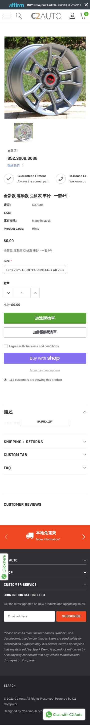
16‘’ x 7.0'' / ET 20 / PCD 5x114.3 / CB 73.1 (35, 270)
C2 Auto (37, 205)
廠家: (7, 205)
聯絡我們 (14, 165)
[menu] (7, 16)
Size (8, 261)
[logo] (46, 16)
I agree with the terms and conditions (33, 346)
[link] (23, 132)
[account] (73, 16)
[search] (19, 16)
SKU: (7, 212)
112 (11, 380)
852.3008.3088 (23, 158)
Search (10, 685)
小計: (7, 305)
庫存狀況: (10, 220)
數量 (7, 283)
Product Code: (14, 228)
